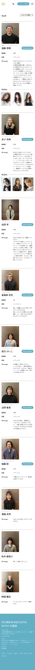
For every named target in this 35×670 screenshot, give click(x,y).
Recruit (4, 656)
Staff (4, 15)
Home (3, 653)
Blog (25, 653)
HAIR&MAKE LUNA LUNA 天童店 (14, 623)
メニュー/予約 (23, 4)
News (30, 653)
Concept (9, 653)
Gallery (16, 653)
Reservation (27, 48)
